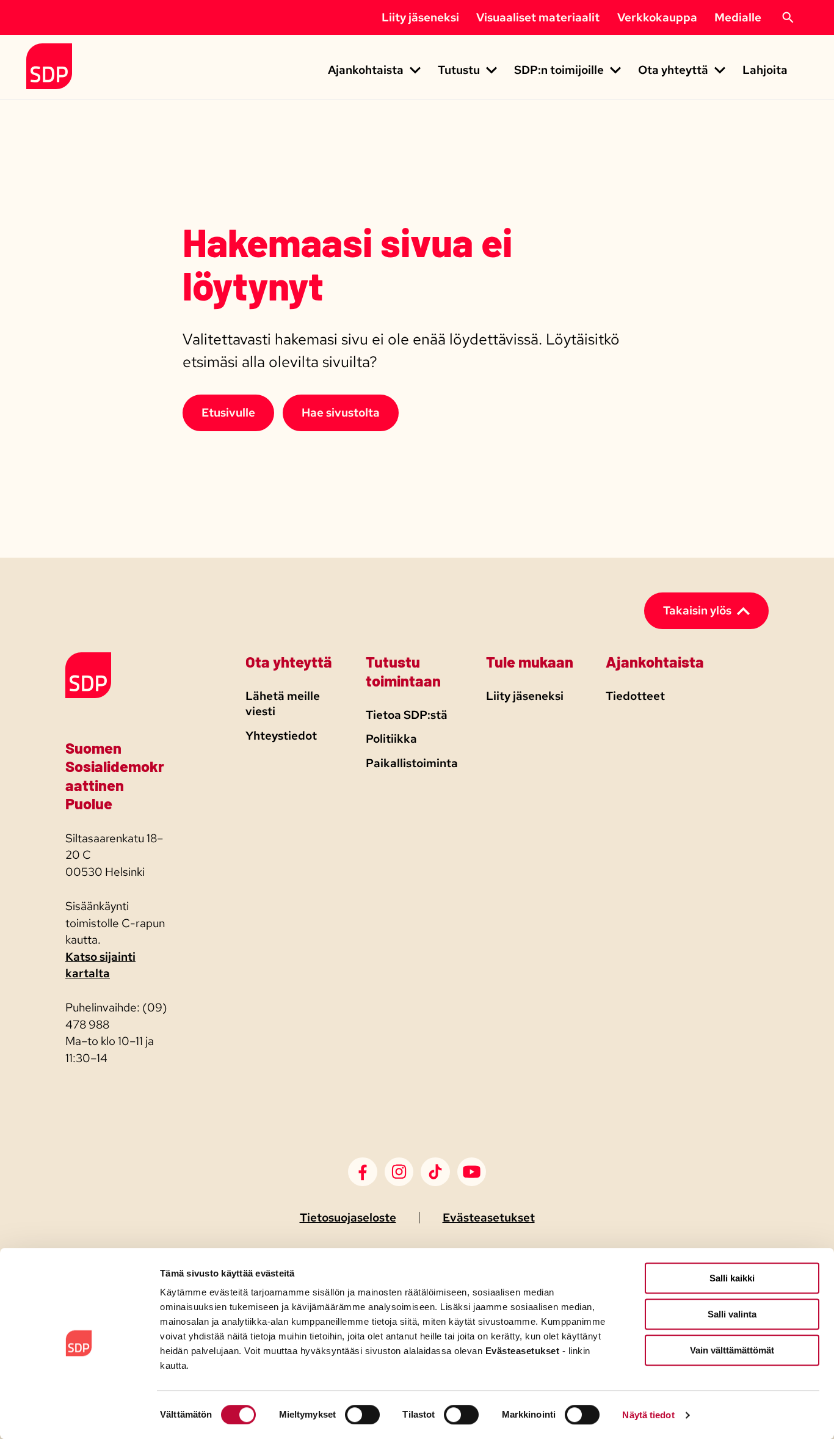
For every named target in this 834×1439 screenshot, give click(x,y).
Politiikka (391, 738)
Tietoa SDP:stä (407, 715)
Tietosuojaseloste (348, 1217)
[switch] (362, 1414)
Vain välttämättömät (732, 1350)
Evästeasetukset (489, 1217)
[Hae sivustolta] (787, 17)
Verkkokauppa (657, 17)
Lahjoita (765, 70)
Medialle (737, 17)
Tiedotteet (635, 696)
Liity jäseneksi (420, 17)
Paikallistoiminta (412, 763)
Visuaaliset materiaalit (538, 17)
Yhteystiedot (281, 735)
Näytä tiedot (648, 1415)
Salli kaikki (732, 1278)
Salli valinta (732, 1314)
